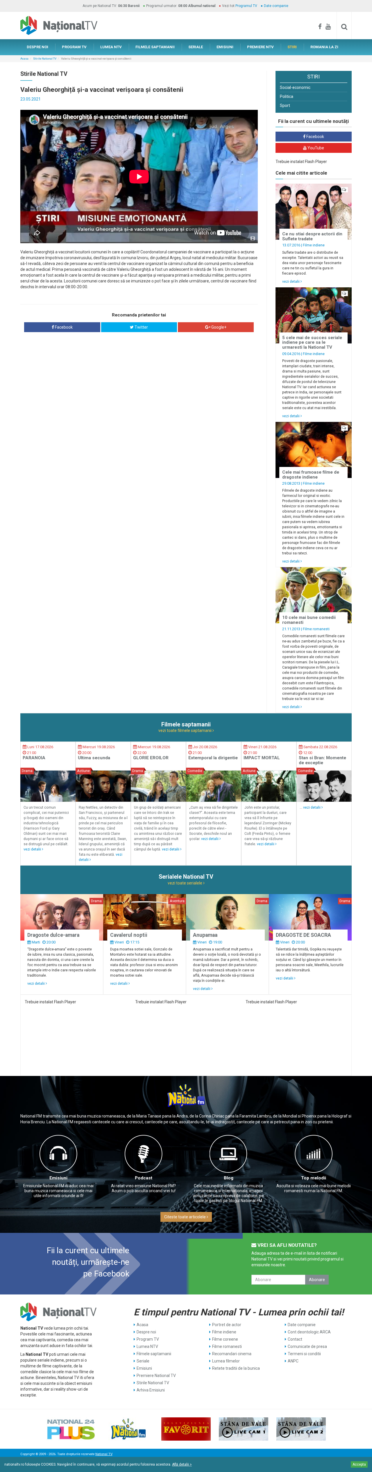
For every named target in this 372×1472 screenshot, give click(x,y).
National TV (103, 1454)
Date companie (276, 6)
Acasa (24, 58)
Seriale (143, 1361)
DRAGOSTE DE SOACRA (303, 935)
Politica (286, 96)
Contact (295, 1339)
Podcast (143, 1178)
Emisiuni (58, 1178)
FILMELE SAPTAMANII (155, 47)
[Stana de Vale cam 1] (243, 1429)
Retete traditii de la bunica (236, 1368)
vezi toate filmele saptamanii (185, 730)
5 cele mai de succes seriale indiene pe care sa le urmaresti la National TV (312, 342)
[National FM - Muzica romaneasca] (128, 1429)
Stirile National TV (44, 58)
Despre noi (146, 1332)
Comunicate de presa (307, 1346)
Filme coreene (225, 1339)
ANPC (293, 1361)
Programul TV (246, 6)
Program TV (148, 1339)
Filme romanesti (316, 629)
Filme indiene (314, 245)
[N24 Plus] (71, 1429)
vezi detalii (291, 281)
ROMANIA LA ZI (324, 47)
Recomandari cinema (231, 1353)
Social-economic (295, 87)
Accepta (359, 1464)
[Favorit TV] (186, 1429)
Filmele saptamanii (154, 1353)
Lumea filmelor (226, 1361)
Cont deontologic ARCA (309, 1332)
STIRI (292, 47)
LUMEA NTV (111, 47)
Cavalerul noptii (128, 935)
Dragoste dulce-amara (53, 935)
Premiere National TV (156, 1375)
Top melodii (313, 1178)
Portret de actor (226, 1324)
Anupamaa (205, 935)
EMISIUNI (225, 47)
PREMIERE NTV (260, 47)
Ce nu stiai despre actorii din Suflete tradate (312, 236)
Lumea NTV (147, 1346)
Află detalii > (182, 1464)
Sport (285, 105)
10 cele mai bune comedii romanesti (309, 620)
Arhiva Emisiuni (151, 1390)
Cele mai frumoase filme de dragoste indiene (310, 475)
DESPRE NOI (37, 47)
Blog (228, 1178)
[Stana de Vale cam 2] (301, 1429)
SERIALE (195, 47)
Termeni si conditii (304, 1353)
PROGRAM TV (74, 47)
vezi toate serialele (185, 883)
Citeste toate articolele (185, 1217)
